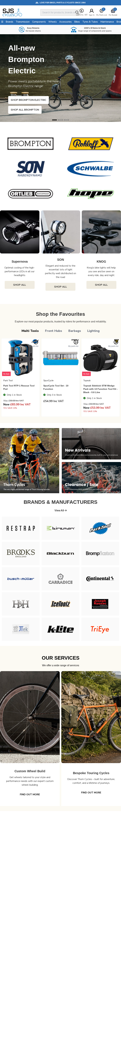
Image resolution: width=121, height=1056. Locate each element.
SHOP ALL (19, 285)
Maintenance (107, 21)
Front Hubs (53, 331)
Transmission (23, 21)
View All (59, 510)
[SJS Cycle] (21, 12)
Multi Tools (30, 331)
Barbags (74, 331)
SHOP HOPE (23, 110)
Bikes (77, 21)
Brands (9, 21)
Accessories (65, 21)
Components (39, 21)
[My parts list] (36, 342)
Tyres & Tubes (90, 21)
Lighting (93, 331)
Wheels (52, 21)
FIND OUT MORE (30, 794)
